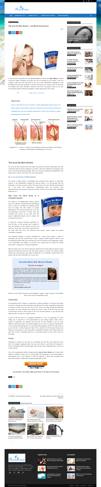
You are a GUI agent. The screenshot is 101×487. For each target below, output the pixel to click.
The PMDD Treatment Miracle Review (19, 396)
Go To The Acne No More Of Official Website (22, 177)
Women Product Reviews (47, 15)
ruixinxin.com (27, 466)
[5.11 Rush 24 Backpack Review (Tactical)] (54, 429)
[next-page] (12, 441)
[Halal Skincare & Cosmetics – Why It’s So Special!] (89, 111)
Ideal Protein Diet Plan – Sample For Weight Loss (74, 52)
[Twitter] (13, 32)
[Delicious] (83, 1)
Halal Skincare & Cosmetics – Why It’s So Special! (75, 110)
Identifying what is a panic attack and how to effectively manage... (74, 118)
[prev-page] (9, 441)
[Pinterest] (91, 1)
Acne (16, 147)
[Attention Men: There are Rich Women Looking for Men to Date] (42, 461)
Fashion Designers (63, 15)
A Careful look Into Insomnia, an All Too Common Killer (73, 61)
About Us (72, 485)
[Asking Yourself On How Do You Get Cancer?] (89, 70)
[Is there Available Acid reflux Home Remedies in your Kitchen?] (89, 85)
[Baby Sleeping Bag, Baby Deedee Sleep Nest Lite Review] (35, 412)
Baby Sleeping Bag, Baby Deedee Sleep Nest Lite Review (35, 420)
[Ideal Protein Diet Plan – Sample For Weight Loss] (89, 54)
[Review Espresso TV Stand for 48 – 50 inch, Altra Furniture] (35, 429)
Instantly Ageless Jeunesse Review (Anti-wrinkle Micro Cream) (54, 475)
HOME (10, 15)
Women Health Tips (20, 15)
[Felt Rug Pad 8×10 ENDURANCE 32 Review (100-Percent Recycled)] (54, 412)
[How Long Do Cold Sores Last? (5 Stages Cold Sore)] (42, 468)
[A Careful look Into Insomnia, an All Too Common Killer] (89, 61)
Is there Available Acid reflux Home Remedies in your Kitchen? (75, 84)
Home (9, 20)
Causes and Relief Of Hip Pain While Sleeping (74, 76)
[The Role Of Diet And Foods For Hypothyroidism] (80, 34)
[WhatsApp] (20, 32)
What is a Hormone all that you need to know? (74, 125)
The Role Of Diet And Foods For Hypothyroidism (78, 39)
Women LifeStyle (33, 15)
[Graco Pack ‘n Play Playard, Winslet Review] (17, 412)
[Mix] (89, 1)
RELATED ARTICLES (14, 403)
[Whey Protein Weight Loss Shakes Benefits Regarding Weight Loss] (89, 93)
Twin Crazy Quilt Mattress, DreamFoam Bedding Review (15, 437)
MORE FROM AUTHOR (26, 403)
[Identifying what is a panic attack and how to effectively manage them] (89, 119)
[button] (91, 15)
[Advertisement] (64, 7)
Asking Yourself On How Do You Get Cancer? (75, 68)
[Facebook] (86, 1)
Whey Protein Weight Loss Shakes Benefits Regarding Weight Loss (75, 92)
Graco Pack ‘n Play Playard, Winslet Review (15, 420)
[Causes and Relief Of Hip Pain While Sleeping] (89, 77)
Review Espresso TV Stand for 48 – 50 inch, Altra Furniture (35, 437)
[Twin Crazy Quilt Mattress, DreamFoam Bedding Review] (17, 429)
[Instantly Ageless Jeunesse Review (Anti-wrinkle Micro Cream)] (42, 476)
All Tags (77, 485)
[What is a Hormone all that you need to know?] (89, 127)
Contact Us (90, 485)
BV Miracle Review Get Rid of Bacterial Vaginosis (51, 397)
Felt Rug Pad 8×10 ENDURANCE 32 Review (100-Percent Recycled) (54, 420)
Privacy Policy (83, 485)
